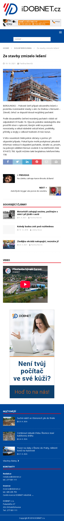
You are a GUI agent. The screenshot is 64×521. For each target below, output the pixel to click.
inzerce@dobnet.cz (11, 489)
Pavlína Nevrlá (26, 63)
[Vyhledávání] (32, 38)
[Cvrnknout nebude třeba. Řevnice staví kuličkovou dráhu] (9, 436)
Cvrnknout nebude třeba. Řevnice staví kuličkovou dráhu (35, 434)
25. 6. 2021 (23, 245)
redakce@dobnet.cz (12, 476)
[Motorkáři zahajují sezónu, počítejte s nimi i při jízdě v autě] (9, 214)
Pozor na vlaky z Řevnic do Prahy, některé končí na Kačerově (37, 449)
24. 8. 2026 (23, 439)
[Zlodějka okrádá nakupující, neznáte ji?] (9, 244)
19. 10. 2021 (10, 63)
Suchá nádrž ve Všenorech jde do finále (36, 418)
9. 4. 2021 (22, 217)
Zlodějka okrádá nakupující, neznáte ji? (38, 241)
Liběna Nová (37, 230)
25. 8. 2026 (23, 421)
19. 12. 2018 (23, 230)
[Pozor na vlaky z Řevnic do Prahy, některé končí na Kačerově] (9, 451)
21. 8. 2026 (23, 454)
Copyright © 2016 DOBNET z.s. (32, 518)
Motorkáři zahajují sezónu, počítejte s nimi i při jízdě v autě (37, 213)
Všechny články (10, 460)
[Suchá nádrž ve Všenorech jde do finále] (9, 421)
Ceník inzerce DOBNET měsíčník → (18, 495)
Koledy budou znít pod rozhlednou (35, 226)
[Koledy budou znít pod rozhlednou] (9, 229)
